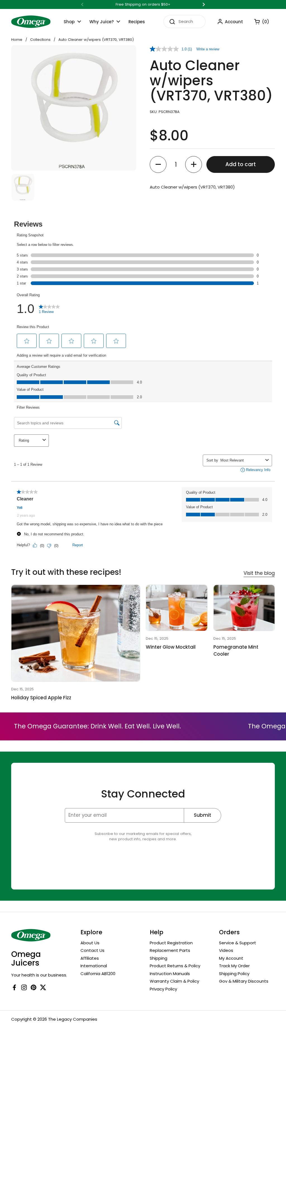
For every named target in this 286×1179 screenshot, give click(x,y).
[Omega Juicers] (31, 21)
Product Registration (171, 943)
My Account (231, 958)
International (93, 966)
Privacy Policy (163, 989)
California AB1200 (97, 973)
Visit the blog (259, 573)
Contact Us (92, 950)
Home (16, 39)
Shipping (158, 958)
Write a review (207, 49)
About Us (89, 943)
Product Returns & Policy (175, 966)
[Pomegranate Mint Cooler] (244, 608)
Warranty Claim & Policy (174, 981)
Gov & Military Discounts (243, 981)
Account (234, 22)
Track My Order (234, 966)
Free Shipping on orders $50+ (143, 4)
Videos (226, 950)
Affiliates (89, 958)
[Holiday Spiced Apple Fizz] (75, 633)
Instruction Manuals (170, 973)
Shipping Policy (234, 973)
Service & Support (237, 943)
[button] (259, 22)
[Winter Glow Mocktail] (176, 608)
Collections (40, 39)
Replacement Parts (170, 950)
